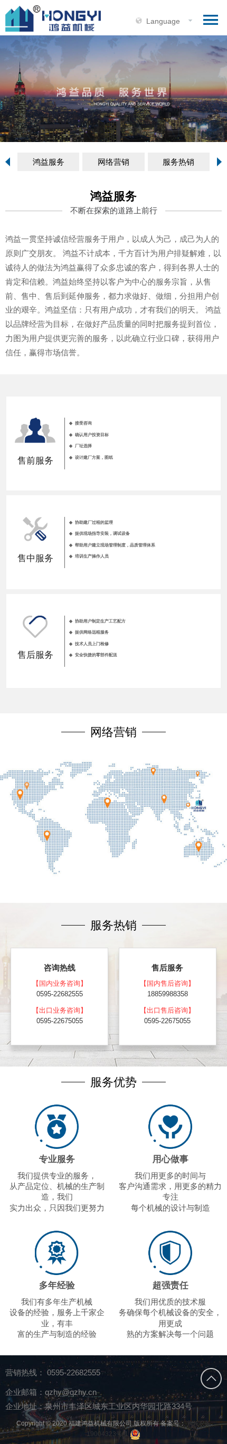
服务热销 (178, 161)
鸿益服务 (48, 161)
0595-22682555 (72, 1372)
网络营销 (113, 161)
